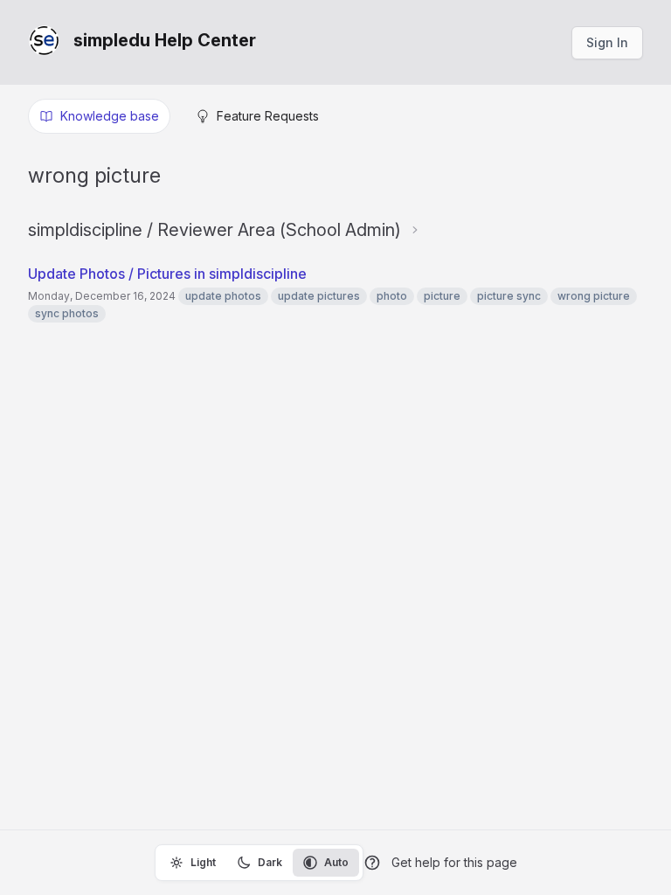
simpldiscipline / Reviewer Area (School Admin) (214, 229)
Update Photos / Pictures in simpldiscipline (167, 273)
